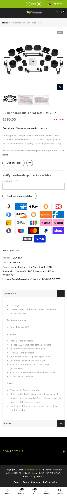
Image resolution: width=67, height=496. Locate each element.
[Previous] (7, 60)
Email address (10, 181)
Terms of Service (31, 482)
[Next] (60, 60)
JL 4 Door (33, 267)
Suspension (8, 271)
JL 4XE (42, 267)
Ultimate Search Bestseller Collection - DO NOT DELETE (31, 279)
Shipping (20, 128)
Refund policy (50, 482)
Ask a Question (10, 250)
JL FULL (50, 267)
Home (5, 22)
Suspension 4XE (23, 271)
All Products (21, 267)
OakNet (40, 476)
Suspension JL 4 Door (43, 271)
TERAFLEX (16, 257)
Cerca (16, 482)
